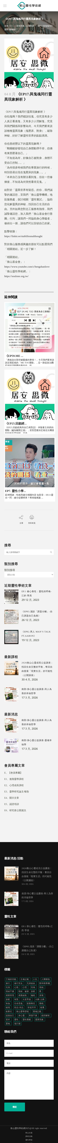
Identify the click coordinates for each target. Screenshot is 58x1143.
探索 (41, 995)
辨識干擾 (33, 1015)
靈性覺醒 (27, 1019)
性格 (33, 987)
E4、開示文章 (11, 798)
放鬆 (8, 999)
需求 (8, 1019)
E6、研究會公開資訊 (15, 810)
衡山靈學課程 (22, 1011)
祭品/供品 (18, 1007)
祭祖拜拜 (32, 1007)
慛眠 (33, 995)
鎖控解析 (45, 1015)
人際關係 (45, 979)
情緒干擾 (10, 991)
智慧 (16, 999)
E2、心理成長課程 (14, 785)
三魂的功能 (11, 979)
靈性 (16, 1019)
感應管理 (10, 995)
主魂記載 (25, 979)
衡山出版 (29, 1133)
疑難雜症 (31, 1003)
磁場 (8, 1007)
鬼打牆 (17, 1023)
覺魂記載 (37, 1011)
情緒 (41, 987)
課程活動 (29, 1136)
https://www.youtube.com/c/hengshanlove (27, 266)
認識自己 (10, 1015)
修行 (8, 983)
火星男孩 (27, 999)
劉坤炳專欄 (44, 983)
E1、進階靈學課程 (14, 779)
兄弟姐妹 (31, 983)
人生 (35, 979)
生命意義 (18, 1003)
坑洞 (8, 987)
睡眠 (41, 1003)
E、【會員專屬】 (13, 772)
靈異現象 (39, 1019)
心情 (16, 987)
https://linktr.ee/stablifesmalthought (23, 236)
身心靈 (21, 1015)
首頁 (6, 25)
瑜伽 (8, 1003)
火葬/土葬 (39, 999)
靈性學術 (29, 1140)
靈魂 (8, 1023)
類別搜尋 (9, 570)
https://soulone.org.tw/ (16, 276)
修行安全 (18, 983)
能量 (42, 1007)
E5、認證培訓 (11, 804)
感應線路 (22, 995)
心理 (25, 987)
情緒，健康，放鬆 (26, 991)
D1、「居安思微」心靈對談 (22, 25)
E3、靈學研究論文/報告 (16, 791)
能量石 (9, 1011)
